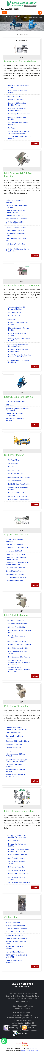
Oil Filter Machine (14, 455)
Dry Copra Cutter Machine (15, 568)
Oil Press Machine (14, 312)
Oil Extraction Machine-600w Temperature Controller (18, 132)
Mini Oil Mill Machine (16, 615)
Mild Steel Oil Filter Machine (18, 493)
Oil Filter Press (13, 470)
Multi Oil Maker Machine (15, 952)
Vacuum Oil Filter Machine (17, 496)
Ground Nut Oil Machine (14, 935)
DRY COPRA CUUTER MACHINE (17, 548)
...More (35, 143)
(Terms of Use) (33, 1048)
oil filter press (13, 463)
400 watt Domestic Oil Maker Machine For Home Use (18, 850)
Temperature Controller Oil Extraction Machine (18, 345)
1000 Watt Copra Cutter (14, 544)
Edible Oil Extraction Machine (16, 929)
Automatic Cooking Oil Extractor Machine (16, 308)
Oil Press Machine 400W (14, 215)
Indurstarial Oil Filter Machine (19, 477)
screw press (10, 751)
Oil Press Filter (13, 460)
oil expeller (12, 319)
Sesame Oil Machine (13, 922)
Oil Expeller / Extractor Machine (22, 285)
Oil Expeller (10, 405)
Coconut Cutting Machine (15, 571)
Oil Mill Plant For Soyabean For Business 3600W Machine (19, 356)
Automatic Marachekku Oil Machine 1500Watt (15, 775)
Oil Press (11, 128)
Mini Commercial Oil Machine (19, 657)
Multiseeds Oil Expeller (16, 867)
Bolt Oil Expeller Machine (18, 396)
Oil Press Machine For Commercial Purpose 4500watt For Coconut (19, 669)
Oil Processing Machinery (17, 623)
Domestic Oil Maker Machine (20, 61)
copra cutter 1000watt (14, 551)
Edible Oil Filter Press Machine (19, 484)
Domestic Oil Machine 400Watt (19, 645)
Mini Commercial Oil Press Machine (19, 175)
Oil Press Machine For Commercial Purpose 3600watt (17, 728)
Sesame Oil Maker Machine (16, 925)
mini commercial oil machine (16, 219)
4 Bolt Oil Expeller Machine (15, 402)
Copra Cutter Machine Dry (15, 554)
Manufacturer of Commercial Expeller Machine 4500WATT (16, 760)
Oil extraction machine (16, 870)
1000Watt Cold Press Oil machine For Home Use (17, 836)
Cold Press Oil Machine (17, 706)
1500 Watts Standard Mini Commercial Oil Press (15, 223)
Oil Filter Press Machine (17, 627)
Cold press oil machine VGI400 (19, 883)
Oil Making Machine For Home (19, 114)
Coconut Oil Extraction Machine (17, 932)
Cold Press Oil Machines (17, 641)
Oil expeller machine (13, 747)
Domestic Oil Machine (16, 99)
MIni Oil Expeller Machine (17, 855)
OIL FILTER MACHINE (16, 474)
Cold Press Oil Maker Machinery (17, 741)
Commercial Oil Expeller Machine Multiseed (14, 414)
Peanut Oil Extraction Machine (19, 874)
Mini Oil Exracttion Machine (18, 648)
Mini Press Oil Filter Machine (18, 500)
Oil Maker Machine (15, 96)
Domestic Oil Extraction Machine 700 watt (17, 104)
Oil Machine (11, 917)
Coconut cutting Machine (15, 574)
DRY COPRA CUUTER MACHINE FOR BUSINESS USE (17, 563)
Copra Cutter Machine (16, 534)
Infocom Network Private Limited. (30, 1050)
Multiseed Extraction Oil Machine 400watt (17, 109)
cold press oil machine (14, 744)
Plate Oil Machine (14, 467)
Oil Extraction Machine (16, 316)
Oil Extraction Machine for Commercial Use (15, 211)
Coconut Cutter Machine (14, 581)
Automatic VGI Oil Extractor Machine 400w (18, 350)
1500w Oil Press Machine (15, 230)
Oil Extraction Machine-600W (16, 938)
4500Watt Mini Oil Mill (16, 620)
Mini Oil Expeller (14, 840)
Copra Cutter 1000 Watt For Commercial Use (16, 558)
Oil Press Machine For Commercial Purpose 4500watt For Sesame (19, 662)
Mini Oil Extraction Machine (16, 227)
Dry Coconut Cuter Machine (16, 577)
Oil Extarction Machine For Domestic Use (18, 123)
